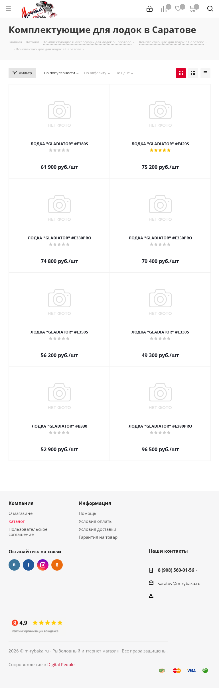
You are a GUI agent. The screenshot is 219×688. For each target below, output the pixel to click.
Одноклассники (57, 565)
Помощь (87, 513)
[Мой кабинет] (150, 9)
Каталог (17, 521)
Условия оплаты (96, 521)
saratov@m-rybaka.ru (179, 583)
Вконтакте (14, 565)
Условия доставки (97, 529)
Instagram (42, 565)
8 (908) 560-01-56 (176, 570)
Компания (21, 503)
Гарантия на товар (98, 537)
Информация (95, 503)
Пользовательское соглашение (28, 531)
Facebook (28, 565)
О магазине (21, 513)
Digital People (60, 664)
